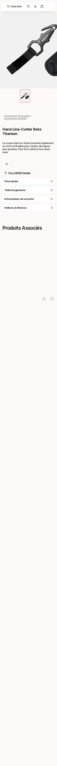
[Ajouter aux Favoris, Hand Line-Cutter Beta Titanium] (6, 164)
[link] (28, 6)
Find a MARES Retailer (19, 173)
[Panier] (42, 6)
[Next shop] (52, 299)
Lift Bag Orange (10, 294)
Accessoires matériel (15, 118)
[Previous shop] (44, 299)
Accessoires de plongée (17, 116)
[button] (28, 181)
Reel (40, 294)
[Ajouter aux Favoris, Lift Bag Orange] (32, 249)
